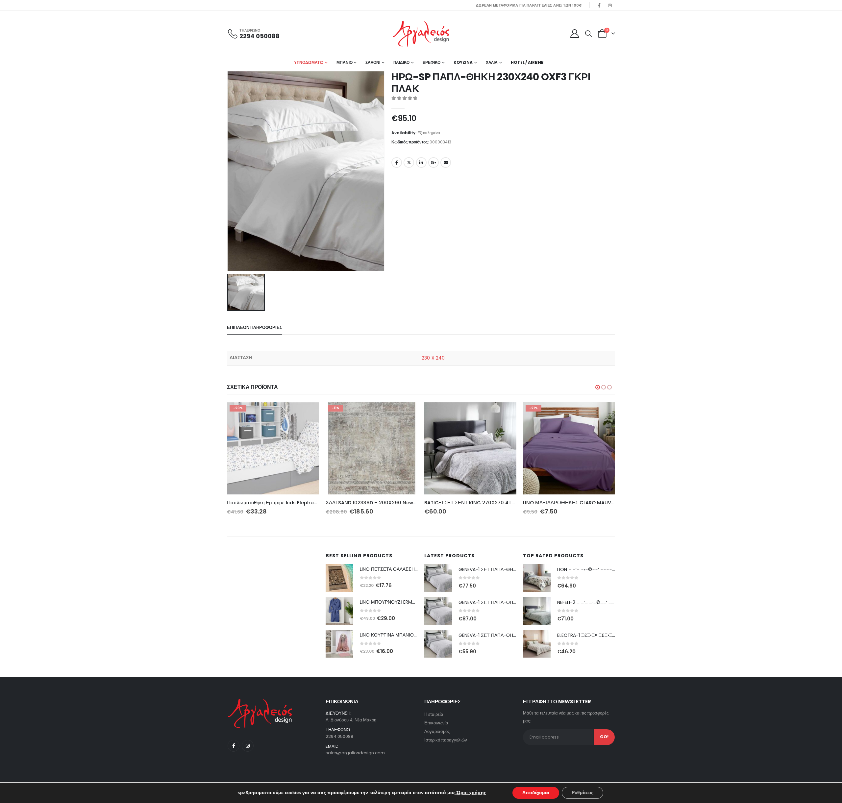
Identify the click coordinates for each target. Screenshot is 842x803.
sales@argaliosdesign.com (355, 753)
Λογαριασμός (437, 731)
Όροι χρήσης (471, 793)
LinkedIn (421, 162)
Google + (433, 162)
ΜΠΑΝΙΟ (344, 62)
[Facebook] (599, 5)
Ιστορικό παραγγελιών (445, 740)
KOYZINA (463, 62)
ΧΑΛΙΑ (492, 62)
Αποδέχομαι (535, 793)
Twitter (409, 162)
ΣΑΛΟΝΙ (372, 62)
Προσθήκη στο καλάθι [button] (308, 413)
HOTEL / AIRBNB (527, 62)
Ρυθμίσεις (582, 793)
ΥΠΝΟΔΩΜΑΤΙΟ (309, 62)
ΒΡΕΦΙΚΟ (431, 62)
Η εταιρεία (433, 714)
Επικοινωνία (436, 723)
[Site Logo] (421, 34)
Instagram (248, 746)
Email (445, 162)
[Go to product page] (470, 448)
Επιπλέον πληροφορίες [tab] (254, 327)
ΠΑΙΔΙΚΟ (401, 62)
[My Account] (574, 33)
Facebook (396, 162)
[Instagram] (610, 5)
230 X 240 (433, 358)
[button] (588, 34)
